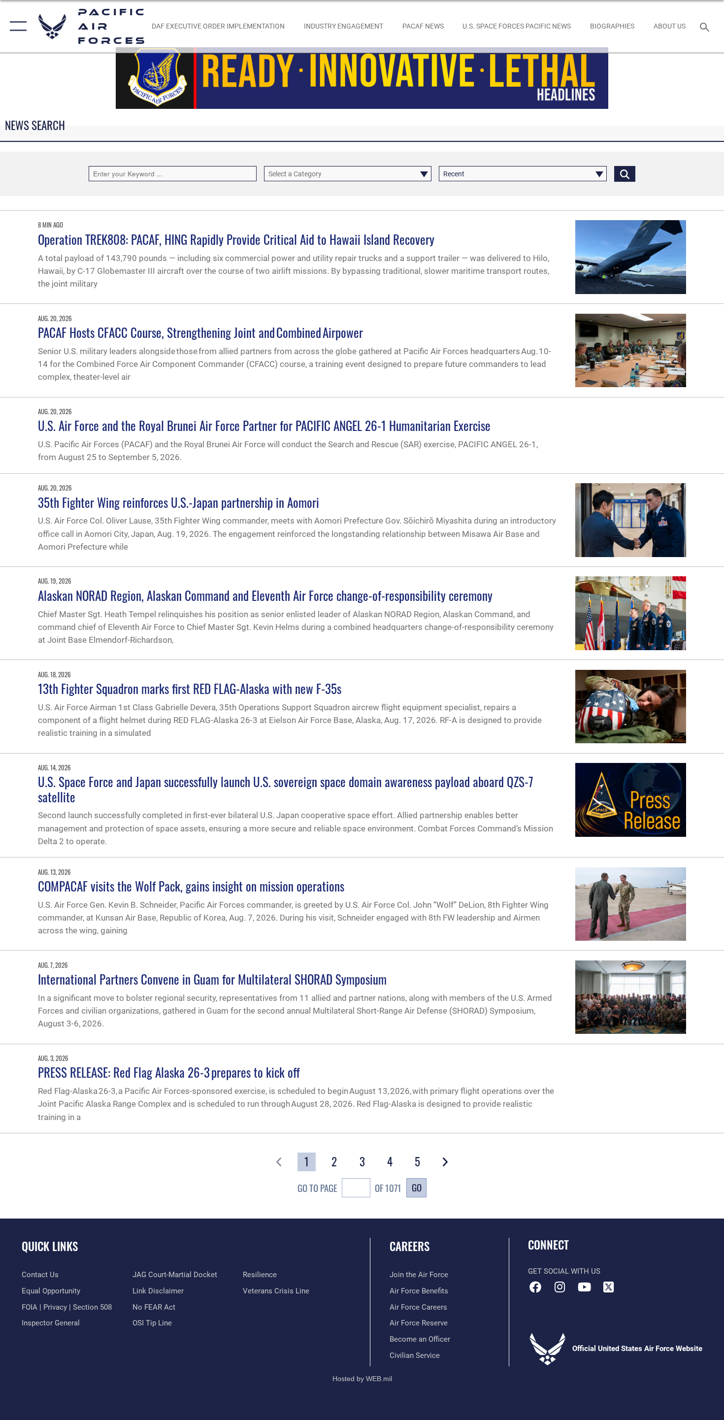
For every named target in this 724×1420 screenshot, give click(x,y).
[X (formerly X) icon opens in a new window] (608, 1287)
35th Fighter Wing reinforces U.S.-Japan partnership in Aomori (178, 502)
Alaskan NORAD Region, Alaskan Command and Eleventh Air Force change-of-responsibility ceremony (265, 595)
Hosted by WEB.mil (362, 1379)
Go (417, 1187)
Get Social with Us (564, 1271)
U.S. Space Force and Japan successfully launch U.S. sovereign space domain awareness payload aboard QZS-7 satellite (285, 788)
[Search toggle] (706, 26)
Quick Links (50, 1246)
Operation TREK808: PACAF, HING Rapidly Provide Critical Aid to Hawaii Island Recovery (236, 239)
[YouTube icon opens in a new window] (584, 1287)
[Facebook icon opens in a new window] (535, 1287)
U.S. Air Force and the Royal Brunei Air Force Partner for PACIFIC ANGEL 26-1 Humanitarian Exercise (264, 425)
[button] (16, 26)
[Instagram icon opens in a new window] (560, 1287)
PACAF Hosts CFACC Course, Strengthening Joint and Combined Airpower (201, 332)
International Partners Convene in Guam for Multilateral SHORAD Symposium (212, 979)
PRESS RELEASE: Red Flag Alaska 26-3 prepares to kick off (169, 1072)
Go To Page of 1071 (349, 1188)
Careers (409, 1246)
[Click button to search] (624, 173)
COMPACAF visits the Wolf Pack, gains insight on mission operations (191, 886)
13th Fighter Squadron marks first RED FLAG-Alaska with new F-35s (189, 688)
